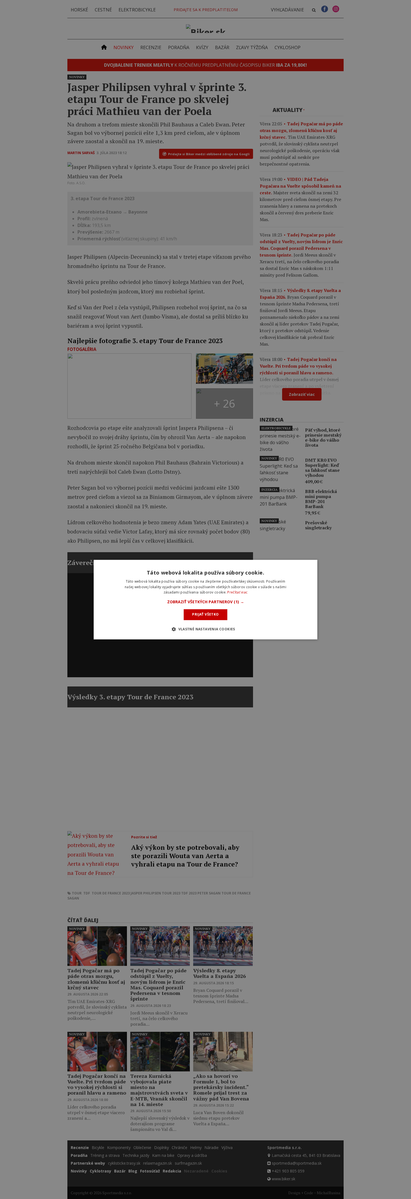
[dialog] (205, 599)
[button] (205, 602)
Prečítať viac (237, 592)
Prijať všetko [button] (205, 614)
